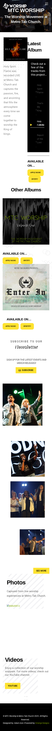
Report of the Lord (40, 139)
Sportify (27, 326)
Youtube (12, 686)
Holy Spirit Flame (40, 89)
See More (41, 570)
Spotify (34, 179)
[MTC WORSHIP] (15, 7)
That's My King (40, 107)
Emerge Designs (42, 723)
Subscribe (27, 370)
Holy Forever (41, 123)
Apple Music (35, 173)
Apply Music (11, 260)
